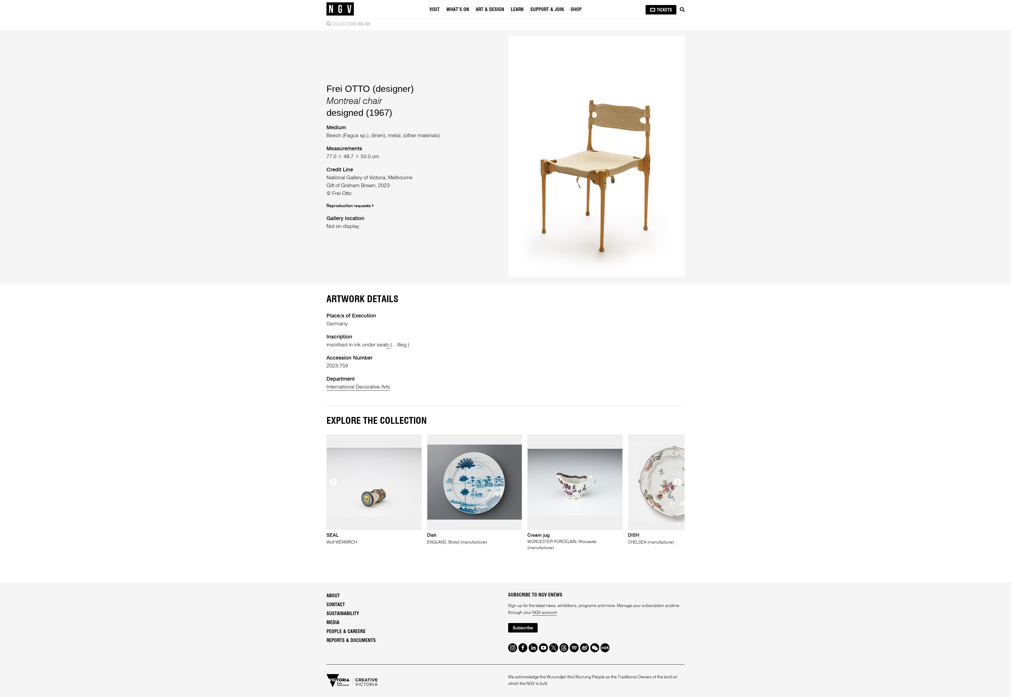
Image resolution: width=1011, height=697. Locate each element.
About (333, 596)
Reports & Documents (351, 640)
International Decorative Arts (358, 387)
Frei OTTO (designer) (370, 88)
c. (388, 345)
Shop (576, 9)
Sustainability (342, 613)
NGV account (544, 613)
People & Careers (345, 631)
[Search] (682, 9)
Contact (335, 605)
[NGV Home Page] (340, 9)
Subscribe (523, 628)
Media (332, 622)
